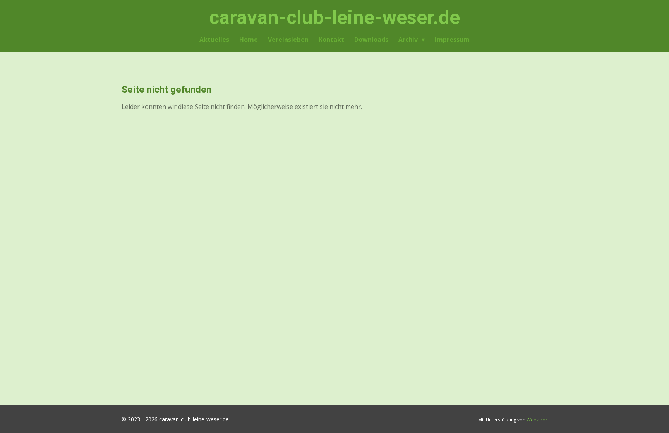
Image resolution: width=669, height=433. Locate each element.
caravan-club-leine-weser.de (334, 17)
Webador (537, 420)
